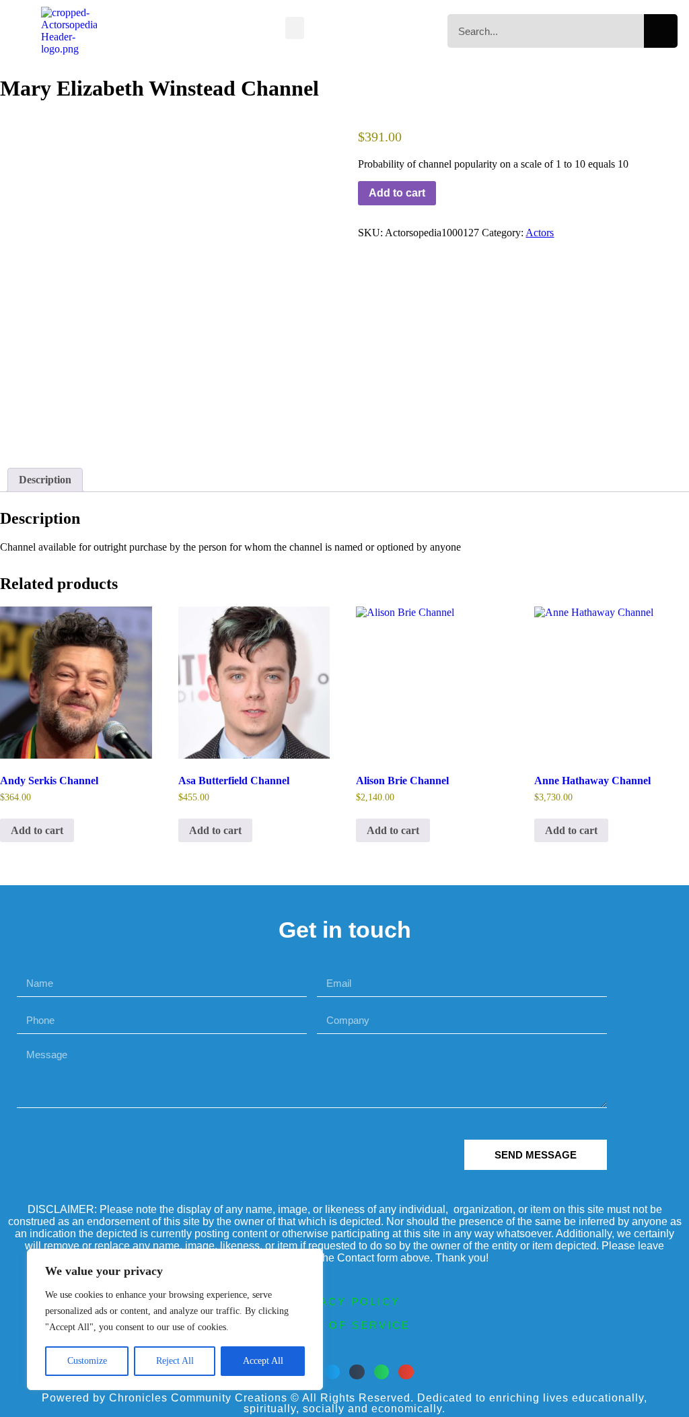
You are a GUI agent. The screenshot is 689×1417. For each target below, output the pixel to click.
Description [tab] (45, 479)
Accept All (263, 1361)
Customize (87, 1361)
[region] (175, 1319)
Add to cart (397, 193)
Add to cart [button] (37, 830)
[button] (294, 28)
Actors (539, 232)
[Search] (661, 31)
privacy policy (344, 1301)
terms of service (344, 1325)
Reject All (175, 1361)
